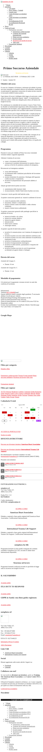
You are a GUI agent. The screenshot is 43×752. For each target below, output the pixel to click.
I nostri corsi (13, 12)
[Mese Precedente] (2, 405)
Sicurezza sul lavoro (19, 377)
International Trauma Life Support (15, 654)
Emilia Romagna (36, 392)
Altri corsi (16, 42)
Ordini (11, 55)
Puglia (9, 395)
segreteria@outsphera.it (12, 635)
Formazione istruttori (15, 44)
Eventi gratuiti (17, 39)
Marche (33, 393)
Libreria (7, 51)
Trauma (20, 375)
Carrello (11, 56)
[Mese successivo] (40, 405)
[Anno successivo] (41, 405)
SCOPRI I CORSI (21, 509)
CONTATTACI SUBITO (9, 689)
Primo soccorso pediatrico (21, 37)
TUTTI (3, 392)
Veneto (17, 397)
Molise (38, 393)
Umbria (3, 397)
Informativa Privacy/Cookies (10, 642)
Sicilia (20, 395)
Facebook (8, 665)
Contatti (7, 48)
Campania (27, 392)
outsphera (8, 7)
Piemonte (4, 395)
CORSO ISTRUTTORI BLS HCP (14, 463)
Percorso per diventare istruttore (20, 444)
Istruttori (7, 49)
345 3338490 (10, 292)
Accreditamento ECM (16, 21)
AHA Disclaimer (6, 645)
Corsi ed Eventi (10, 28)
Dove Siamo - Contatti (16, 10)
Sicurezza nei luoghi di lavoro (22, 40)
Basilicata (15, 392)
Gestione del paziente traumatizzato (19, 34)
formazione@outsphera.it (9, 456)
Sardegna (14, 395)
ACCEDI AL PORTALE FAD (10, 431)
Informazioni (5, 290)
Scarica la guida (6, 435)
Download (8, 46)
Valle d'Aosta (10, 397)
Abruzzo (8, 392)
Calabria (21, 392)
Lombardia (26, 393)
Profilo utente (13, 58)
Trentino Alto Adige (34, 395)
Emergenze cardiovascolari (21, 32)
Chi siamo (12, 8)
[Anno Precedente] (1, 405)
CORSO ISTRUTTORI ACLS (13, 469)
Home (8, 5)
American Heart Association (14, 653)
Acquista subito (6, 583)
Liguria (20, 393)
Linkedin (7, 667)
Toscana (24, 395)
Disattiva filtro (5, 369)
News (6, 26)
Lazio (16, 393)
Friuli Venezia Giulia (7, 393)
